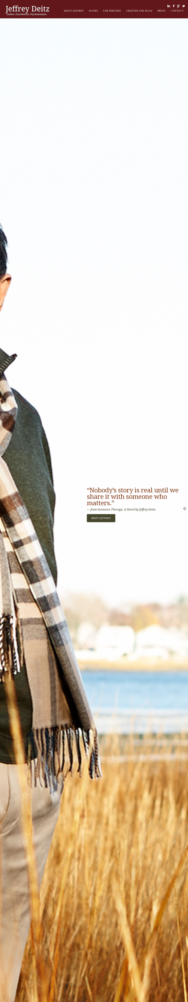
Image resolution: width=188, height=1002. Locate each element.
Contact (177, 11)
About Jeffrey (74, 11)
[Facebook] (173, 6)
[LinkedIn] (168, 6)
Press (162, 11)
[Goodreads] (178, 6)
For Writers (112, 11)
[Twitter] (183, 6)
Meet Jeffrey (101, 518)
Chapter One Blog (139, 11)
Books (93, 11)
